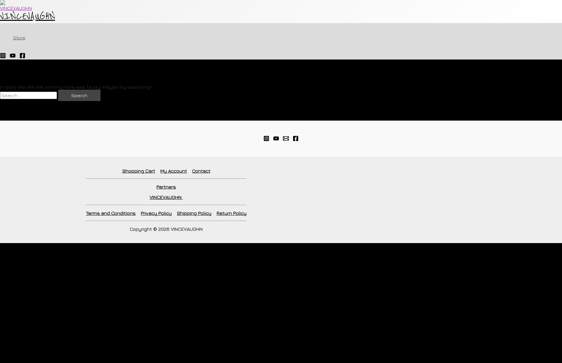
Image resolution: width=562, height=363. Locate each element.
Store (19, 37)
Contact (201, 171)
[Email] (286, 139)
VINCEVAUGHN (27, 16)
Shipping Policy (194, 213)
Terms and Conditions (111, 213)
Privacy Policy (156, 213)
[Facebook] (22, 56)
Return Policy (232, 213)
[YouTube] (13, 56)
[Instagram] (3, 56)
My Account (173, 171)
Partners (166, 186)
